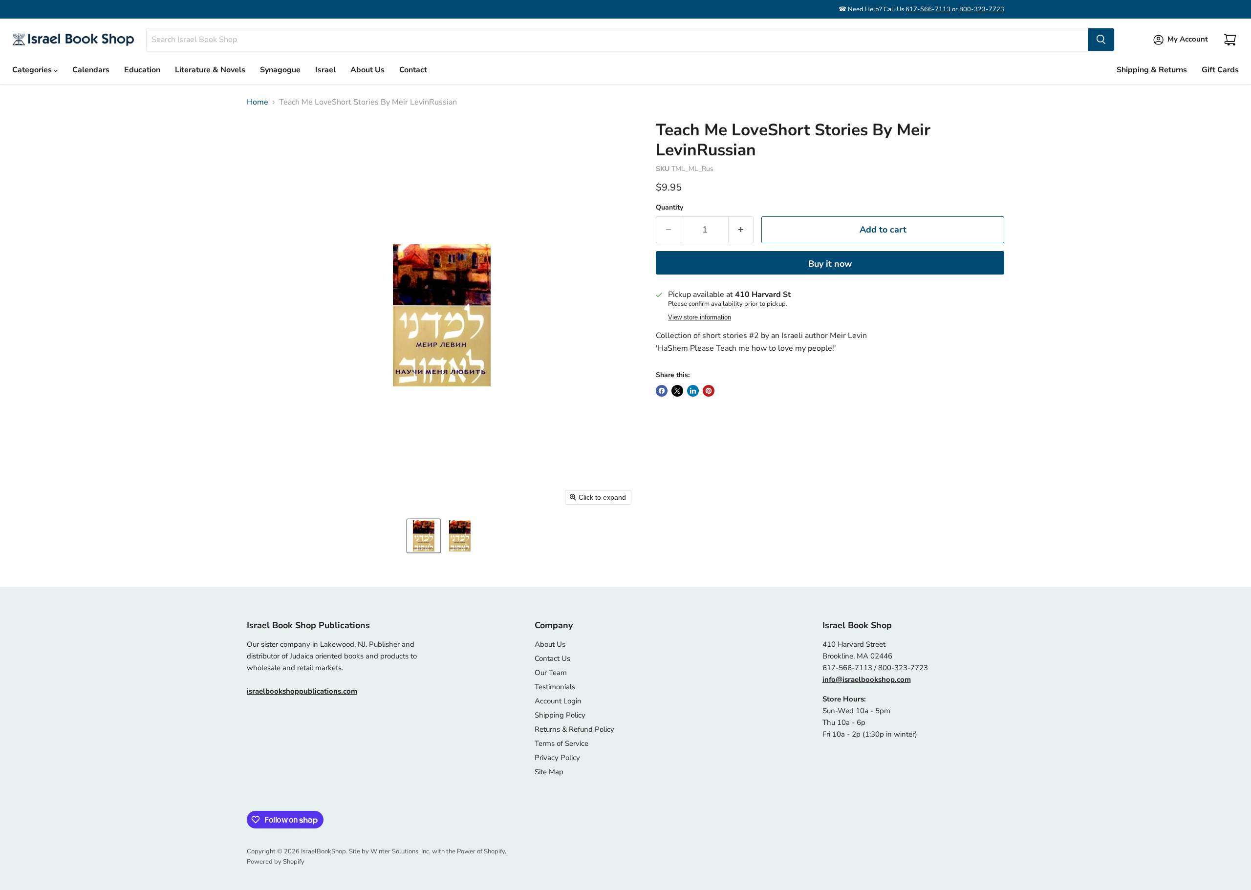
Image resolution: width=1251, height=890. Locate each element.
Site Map (549, 772)
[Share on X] (677, 391)
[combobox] (617, 39)
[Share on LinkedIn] (693, 391)
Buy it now (830, 264)
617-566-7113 (928, 9)
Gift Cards (1220, 69)
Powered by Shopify (275, 861)
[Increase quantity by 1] (741, 229)
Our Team (551, 673)
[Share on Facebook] (662, 391)
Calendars (90, 69)
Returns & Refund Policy (574, 729)
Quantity (669, 208)
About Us (367, 69)
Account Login (558, 701)
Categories (33, 69)
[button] (423, 535)
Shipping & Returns (1152, 69)
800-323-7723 (981, 9)
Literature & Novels (210, 69)
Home (257, 102)
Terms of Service (561, 743)
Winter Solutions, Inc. (400, 851)
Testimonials (555, 687)
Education (142, 69)
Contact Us (552, 658)
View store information (699, 317)
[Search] (1101, 39)
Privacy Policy (557, 758)
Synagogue (280, 69)
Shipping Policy (560, 715)
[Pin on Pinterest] (708, 391)
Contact (413, 69)
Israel (325, 69)
